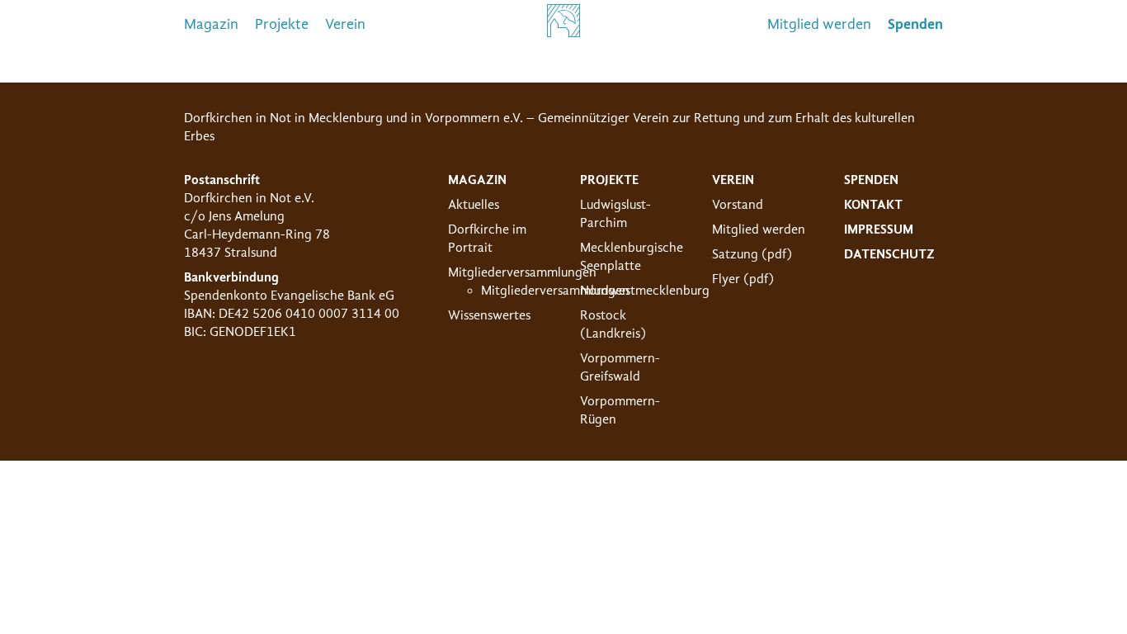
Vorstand (737, 204)
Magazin (211, 24)
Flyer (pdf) (743, 279)
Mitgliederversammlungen (522, 272)
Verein (345, 24)
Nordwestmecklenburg (645, 290)
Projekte (282, 24)
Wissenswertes (489, 315)
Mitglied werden (819, 24)
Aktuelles (473, 204)
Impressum (878, 229)
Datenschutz (889, 254)
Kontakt (873, 204)
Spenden (871, 180)
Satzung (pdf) (752, 254)
